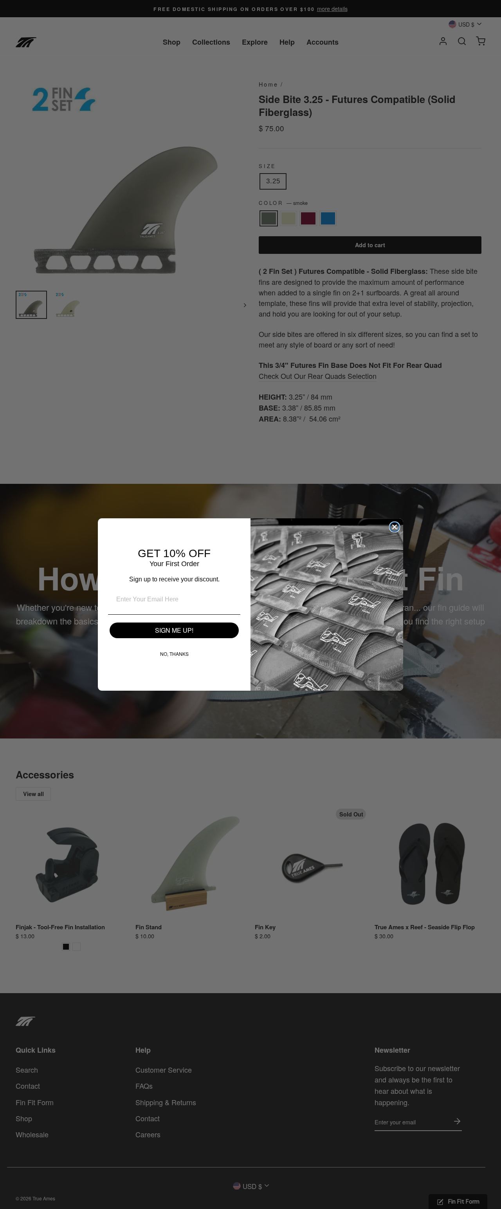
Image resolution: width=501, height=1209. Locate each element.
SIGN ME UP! (174, 630)
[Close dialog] (394, 527)
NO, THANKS (174, 653)
